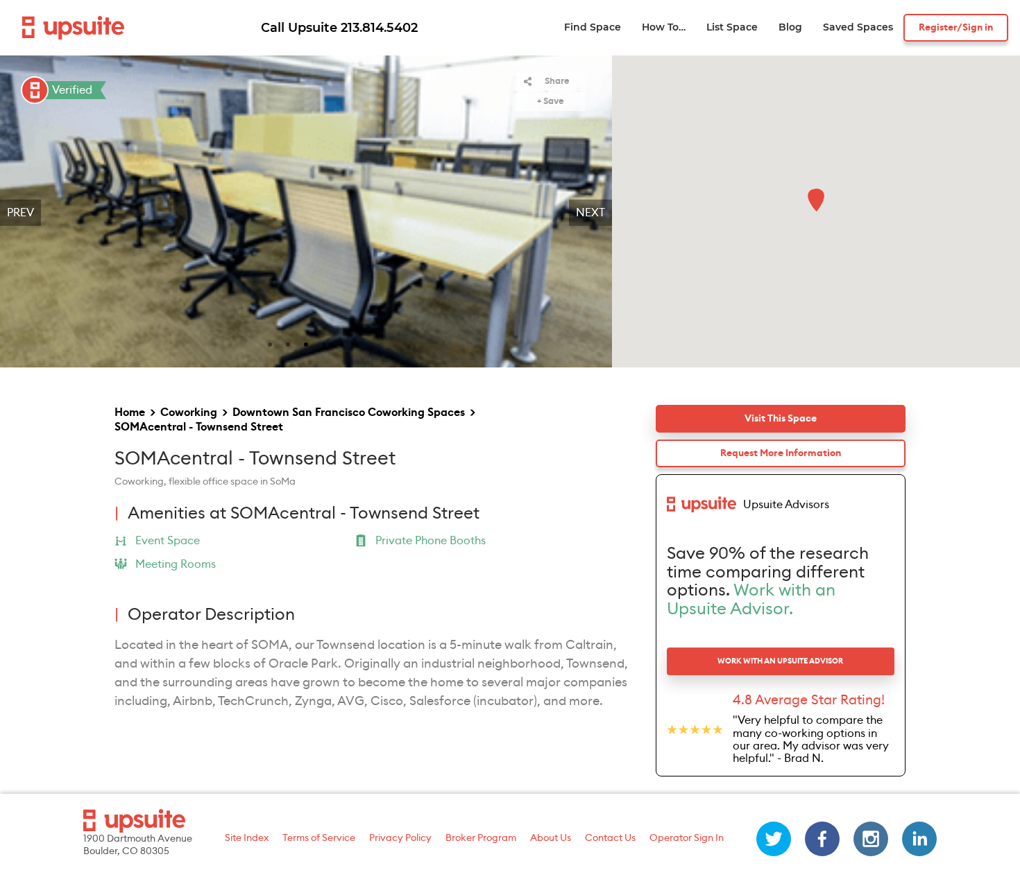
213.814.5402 (379, 27)
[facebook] (822, 839)
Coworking (188, 412)
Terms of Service (318, 838)
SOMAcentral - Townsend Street (198, 427)
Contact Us (610, 838)
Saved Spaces (858, 27)
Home (129, 412)
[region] (306, 212)
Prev (20, 212)
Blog (790, 27)
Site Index (247, 838)
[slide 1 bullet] (270, 343)
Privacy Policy (400, 838)
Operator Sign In (686, 838)
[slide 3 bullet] (306, 343)
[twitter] (773, 839)
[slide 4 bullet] (324, 343)
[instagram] (870, 839)
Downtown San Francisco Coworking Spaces (348, 412)
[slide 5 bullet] (342, 343)
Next (590, 212)
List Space (732, 27)
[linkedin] (919, 839)
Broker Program (480, 838)
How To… (664, 27)
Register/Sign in (956, 28)
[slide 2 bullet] (288, 343)
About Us (550, 838)
